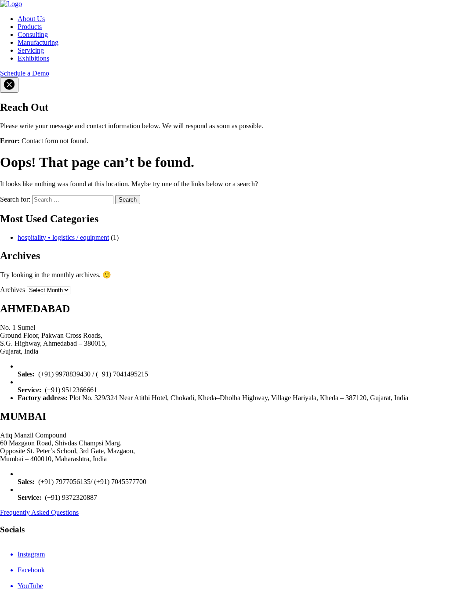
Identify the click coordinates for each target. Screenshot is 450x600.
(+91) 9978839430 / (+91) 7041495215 (92, 374)
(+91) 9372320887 (71, 497)
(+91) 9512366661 (71, 390)
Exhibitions (33, 58)
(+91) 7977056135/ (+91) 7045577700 (92, 481)
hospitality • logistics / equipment (63, 237)
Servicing (31, 50)
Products (30, 26)
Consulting (33, 34)
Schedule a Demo (24, 73)
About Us (31, 18)
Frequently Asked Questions (39, 512)
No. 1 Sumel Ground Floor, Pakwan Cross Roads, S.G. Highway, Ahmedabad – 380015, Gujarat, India (53, 339)
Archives (12, 289)
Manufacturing (38, 42)
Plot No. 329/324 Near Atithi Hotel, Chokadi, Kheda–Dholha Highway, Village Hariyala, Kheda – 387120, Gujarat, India (238, 397)
